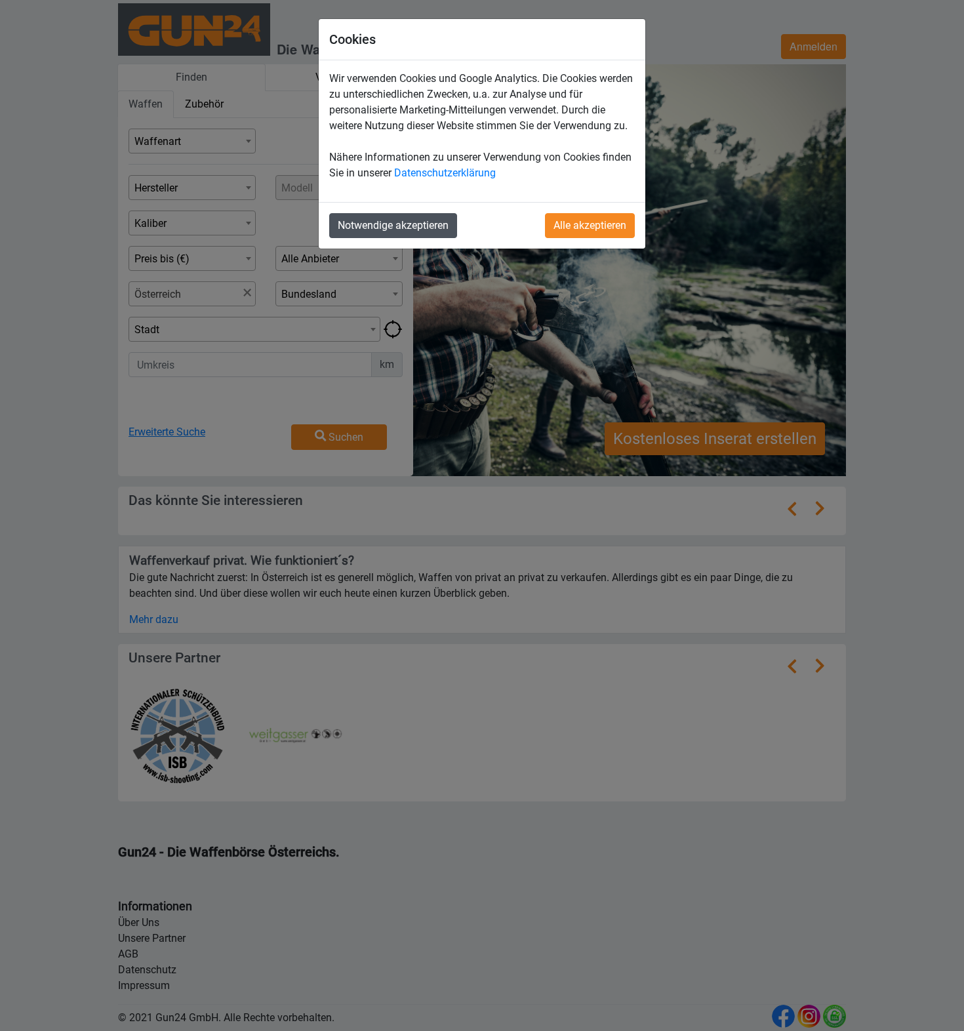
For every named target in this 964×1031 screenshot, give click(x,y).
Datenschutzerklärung (445, 173)
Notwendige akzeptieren (393, 225)
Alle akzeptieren (589, 225)
